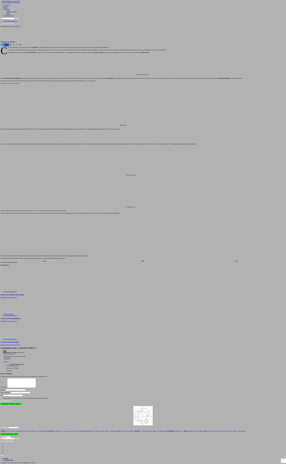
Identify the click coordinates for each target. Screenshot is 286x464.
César (74, 47)
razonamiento (196, 431)
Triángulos (235, 431)
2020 (7, 431)
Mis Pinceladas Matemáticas (10, 21)
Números (171, 430)
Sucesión (205, 431)
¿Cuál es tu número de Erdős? (10, 342)
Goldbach (118, 431)
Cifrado (33, 431)
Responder (6, 361)
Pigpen (78, 47)
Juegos (137, 431)
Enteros (98, 431)
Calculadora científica (12, 11)
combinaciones (42, 431)
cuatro (64, 431)
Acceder (6, 458)
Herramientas (7, 9)
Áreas (239, 431)
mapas (158, 431)
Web (2, 395)
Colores (36, 431)
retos (200, 431)
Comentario (4, 387)
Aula (26, 431)
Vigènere (15, 262)
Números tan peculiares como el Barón (12, 294)
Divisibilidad (82, 431)
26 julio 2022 (16, 344)
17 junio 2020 (16, 26)
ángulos (243, 431)
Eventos (5, 7)
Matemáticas (162, 431)
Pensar (177, 431)
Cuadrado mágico (59, 431)
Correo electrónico (5, 392)
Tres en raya (229, 431)
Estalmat (102, 431)
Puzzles (191, 431)
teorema (215, 431)
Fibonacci (107, 431)
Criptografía (10, 262)
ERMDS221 (4, 297)
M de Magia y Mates (8, 314)
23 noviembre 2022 (11, 321)
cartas (29, 431)
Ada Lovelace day (12, 431)
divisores (89, 431)
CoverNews (25, 462)
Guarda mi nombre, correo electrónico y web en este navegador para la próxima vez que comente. (25, 398)
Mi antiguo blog (8, 460)
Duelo (94, 431)
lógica (154, 431)
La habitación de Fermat (146, 431)
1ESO (3, 431)
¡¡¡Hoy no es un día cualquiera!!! (10, 318)
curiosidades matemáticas (70, 431)
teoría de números (221, 431)
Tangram (210, 431)
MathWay (9, 14)
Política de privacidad (9, 15)
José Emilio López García (7, 26)
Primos (186, 431)
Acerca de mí (7, 5)
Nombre (3, 389)
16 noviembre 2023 (11, 297)
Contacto (6, 6)
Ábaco (8, 10)
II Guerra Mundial (129, 431)
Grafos (123, 431)
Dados (8, 13)
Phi (180, 431)
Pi (182, 431)
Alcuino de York (20, 431)
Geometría (112, 431)
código (5, 262)
